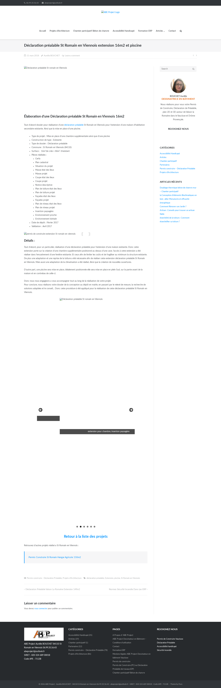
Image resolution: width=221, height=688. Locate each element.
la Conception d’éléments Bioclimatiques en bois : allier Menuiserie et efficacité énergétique (178, 199)
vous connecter (40, 609)
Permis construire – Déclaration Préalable (177, 169)
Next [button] (131, 410)
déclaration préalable (73, 125)
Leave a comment (72, 56)
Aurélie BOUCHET (52, 56)
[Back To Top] (213, 680)
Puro (180, 684)
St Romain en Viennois (130, 578)
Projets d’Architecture (59, 31)
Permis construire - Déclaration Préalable (44, 578)
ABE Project (50, 684)
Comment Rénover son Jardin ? (173, 207)
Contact (172, 31)
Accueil (42, 31)
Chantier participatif (168, 161)
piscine (117, 578)
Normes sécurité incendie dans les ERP (127, 589)
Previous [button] (40, 410)
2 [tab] (80, 526)
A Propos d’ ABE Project (123, 635)
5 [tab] (91, 526)
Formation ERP (145, 31)
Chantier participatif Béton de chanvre (91, 31)
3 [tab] (84, 526)
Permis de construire (121, 662)
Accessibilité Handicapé (123, 31)
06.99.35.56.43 (32, 3)
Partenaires (165, 165)
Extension (109, 578)
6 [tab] (94, 526)
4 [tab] (87, 526)
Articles (159, 31)
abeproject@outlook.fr (53, 3)
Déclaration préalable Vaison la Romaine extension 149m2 (53, 589)
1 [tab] (77, 526)
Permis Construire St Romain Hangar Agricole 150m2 (55, 557)
